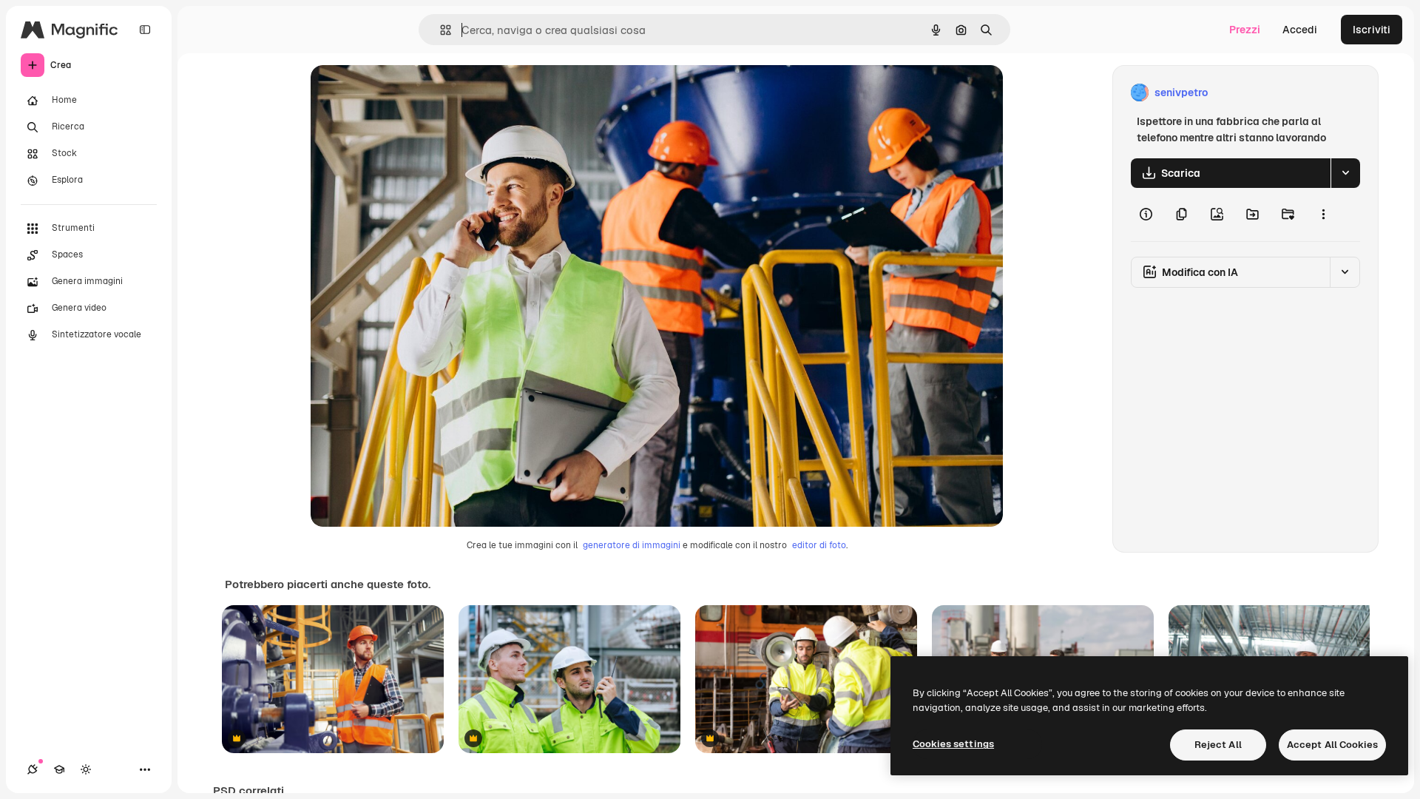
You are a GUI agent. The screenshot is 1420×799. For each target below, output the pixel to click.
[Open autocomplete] (439, 30)
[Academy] (59, 769)
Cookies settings (953, 744)
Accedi (1299, 29)
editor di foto (819, 545)
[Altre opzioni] (1323, 214)
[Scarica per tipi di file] (1345, 173)
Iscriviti (1371, 29)
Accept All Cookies (1332, 744)
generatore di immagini (631, 545)
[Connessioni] (32, 769)
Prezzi (1244, 29)
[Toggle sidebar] (145, 29)
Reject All (1218, 744)
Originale (408, 93)
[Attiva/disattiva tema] (86, 769)
